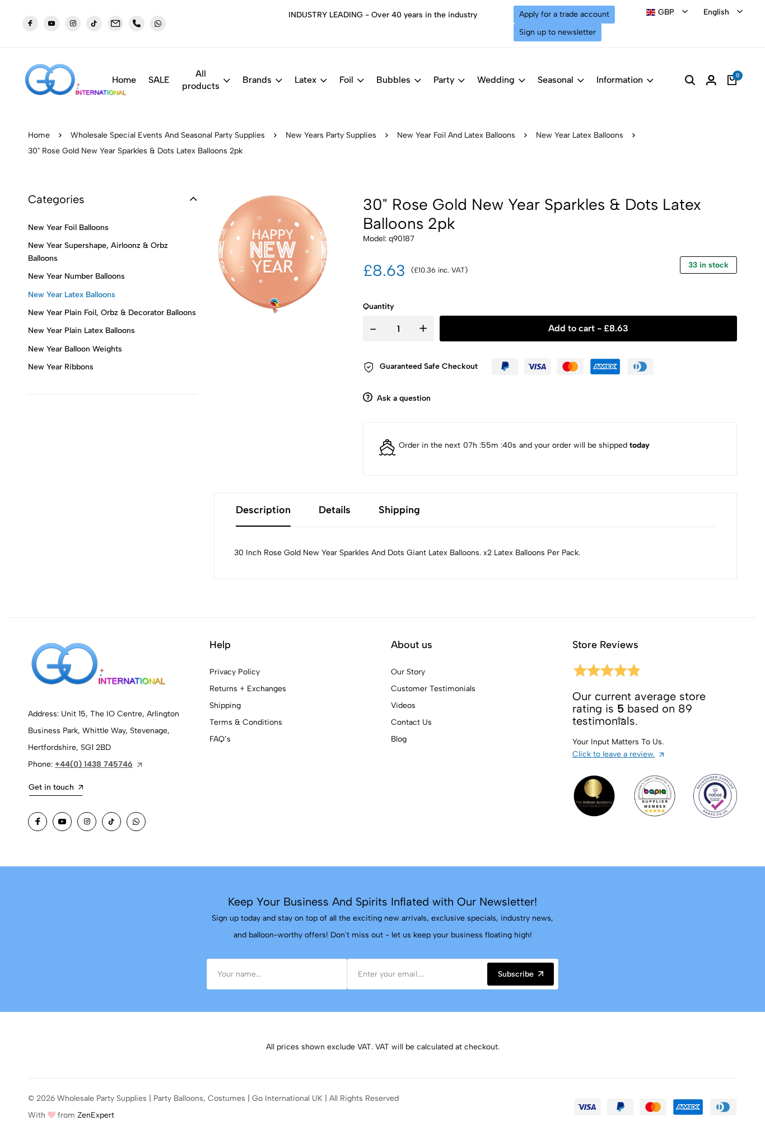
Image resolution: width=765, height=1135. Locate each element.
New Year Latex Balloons (579, 135)
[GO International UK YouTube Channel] (51, 23)
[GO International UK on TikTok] (94, 23)
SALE (159, 79)
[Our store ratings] (606, 672)
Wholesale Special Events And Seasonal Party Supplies (168, 135)
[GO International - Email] (115, 23)
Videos (403, 705)
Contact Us (411, 722)
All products (201, 79)
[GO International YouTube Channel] (62, 821)
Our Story (408, 672)
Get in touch (51, 787)
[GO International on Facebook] (37, 821)
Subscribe (516, 974)
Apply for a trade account (564, 14)
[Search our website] (690, 80)
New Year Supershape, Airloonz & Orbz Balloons (98, 251)
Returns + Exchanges (247, 688)
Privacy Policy (234, 672)
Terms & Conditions (245, 722)
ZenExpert (95, 1115)
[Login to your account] (711, 80)
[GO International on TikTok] (111, 821)
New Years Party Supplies (331, 135)
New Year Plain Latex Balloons (81, 330)
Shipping (225, 705)
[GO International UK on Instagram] (73, 23)
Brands (257, 79)
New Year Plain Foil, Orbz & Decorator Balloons (112, 312)
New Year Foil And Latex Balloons (456, 135)
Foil (346, 79)
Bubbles (393, 79)
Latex (305, 79)
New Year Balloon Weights (75, 349)
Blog (399, 739)
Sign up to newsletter (557, 32)
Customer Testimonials (433, 688)
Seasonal (555, 79)
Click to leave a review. (613, 754)
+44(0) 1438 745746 (94, 764)
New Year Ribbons (61, 367)
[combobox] (667, 12)
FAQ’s (220, 739)
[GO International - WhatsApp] (158, 23)
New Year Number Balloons (76, 276)
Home (124, 79)
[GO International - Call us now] (136, 23)
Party (443, 79)
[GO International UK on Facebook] (30, 23)
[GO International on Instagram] (86, 821)
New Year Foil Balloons (68, 227)
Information (619, 79)
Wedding (496, 79)
